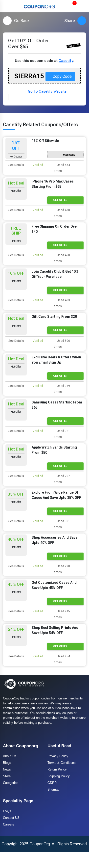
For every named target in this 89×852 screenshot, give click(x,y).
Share (69, 20)
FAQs (7, 811)
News (7, 769)
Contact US (11, 818)
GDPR (52, 783)
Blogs (7, 763)
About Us (9, 756)
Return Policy (57, 769)
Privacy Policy (57, 756)
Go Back (21, 20)
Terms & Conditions (61, 763)
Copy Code (62, 76)
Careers (8, 824)
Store (7, 776)
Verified (37, 165)
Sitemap (53, 789)
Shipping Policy (58, 776)
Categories (10, 783)
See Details (16, 165)
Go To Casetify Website (47, 91)
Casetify (66, 60)
